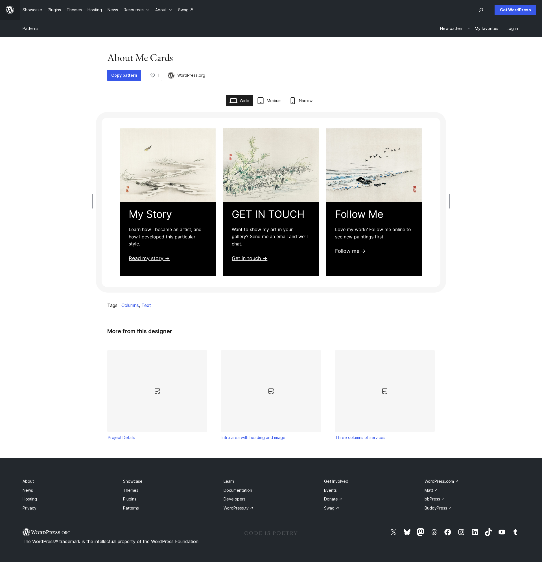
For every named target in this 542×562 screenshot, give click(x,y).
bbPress (435, 499)
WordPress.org (191, 75)
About (28, 481)
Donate (333, 499)
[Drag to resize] (94, 201)
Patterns (30, 28)
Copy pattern (124, 75)
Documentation (238, 490)
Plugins (129, 499)
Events (330, 490)
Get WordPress (515, 9)
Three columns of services (360, 437)
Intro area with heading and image (253, 437)
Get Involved (336, 481)
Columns (130, 305)
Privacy (29, 508)
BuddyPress (438, 508)
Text (146, 305)
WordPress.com (442, 481)
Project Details (121, 437)
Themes (130, 490)
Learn (229, 481)
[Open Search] (481, 10)
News (28, 490)
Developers (235, 499)
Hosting (30, 499)
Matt (431, 490)
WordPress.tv (238, 508)
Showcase (133, 481)
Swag (331, 508)
